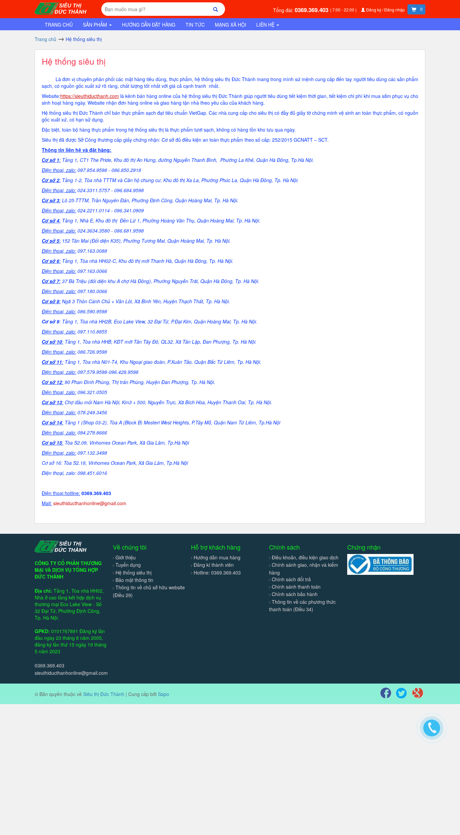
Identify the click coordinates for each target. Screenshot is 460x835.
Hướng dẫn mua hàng (217, 557)
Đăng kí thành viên (214, 564)
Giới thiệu (126, 557)
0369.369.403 (312, 10)
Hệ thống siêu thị (74, 61)
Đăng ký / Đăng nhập (385, 9)
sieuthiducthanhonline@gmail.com (71, 672)
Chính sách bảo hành (295, 594)
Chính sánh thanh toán (296, 586)
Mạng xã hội (230, 24)
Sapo (163, 694)
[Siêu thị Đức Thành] (62, 7)
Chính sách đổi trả (291, 579)
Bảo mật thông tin (134, 580)
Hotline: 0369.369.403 (217, 572)
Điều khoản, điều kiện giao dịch (305, 557)
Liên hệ (266, 24)
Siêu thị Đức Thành (103, 694)
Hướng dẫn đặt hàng (148, 24)
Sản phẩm (95, 24)
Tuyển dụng (128, 564)
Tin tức (195, 24)
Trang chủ (59, 24)
